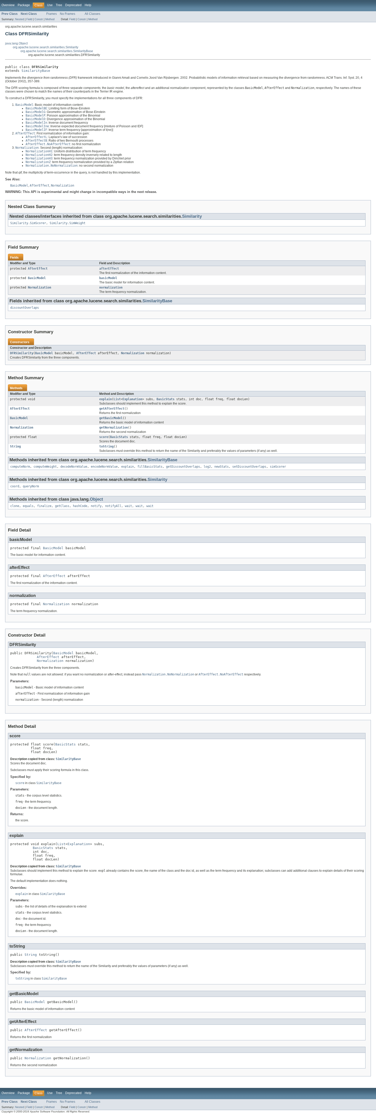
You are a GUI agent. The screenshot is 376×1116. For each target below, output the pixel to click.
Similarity (192, 216)
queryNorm (31, 486)
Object (96, 499)
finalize (44, 506)
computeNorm (20, 466)
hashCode (80, 506)
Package (24, 5)
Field (29, 19)
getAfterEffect (111, 408)
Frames (51, 14)
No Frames (67, 14)
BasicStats (165, 399)
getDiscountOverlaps (183, 466)
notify (96, 506)
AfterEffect (38, 268)
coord (14, 486)
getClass (62, 506)
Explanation (132, 399)
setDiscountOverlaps (249, 466)
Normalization (39, 287)
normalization (111, 287)
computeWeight (45, 466)
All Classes (92, 14)
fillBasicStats (149, 466)
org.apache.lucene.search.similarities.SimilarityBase (56, 51)
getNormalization (113, 427)
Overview (8, 5)
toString (106, 446)
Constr (39, 19)
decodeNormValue (73, 466)
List (117, 399)
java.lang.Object (16, 43)
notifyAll (113, 506)
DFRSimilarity (21, 353)
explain (105, 399)
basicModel (108, 278)
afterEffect (109, 268)
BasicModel (37, 278)
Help (88, 5)
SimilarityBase (35, 71)
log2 (207, 466)
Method (49, 19)
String (15, 446)
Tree (59, 5)
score (103, 437)
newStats (221, 466)
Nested (19, 19)
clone (14, 506)
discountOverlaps (24, 307)
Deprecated (73, 5)
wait (128, 506)
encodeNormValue (104, 466)
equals (28, 506)
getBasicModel (111, 418)
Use (50, 5)
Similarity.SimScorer (28, 223)
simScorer (278, 466)
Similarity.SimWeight (67, 223)
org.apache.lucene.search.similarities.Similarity (45, 47)
